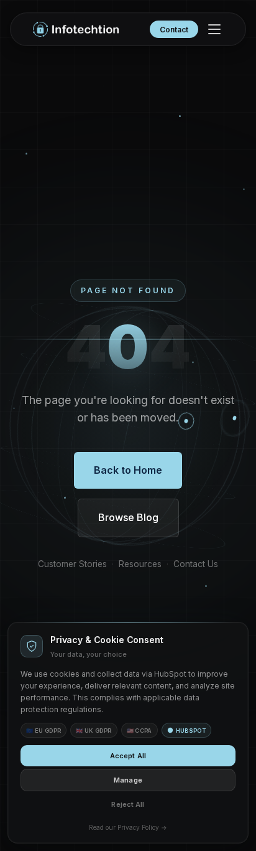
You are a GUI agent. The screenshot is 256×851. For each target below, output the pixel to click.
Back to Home (128, 470)
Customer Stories (72, 564)
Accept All (128, 755)
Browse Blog (128, 517)
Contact (174, 29)
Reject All (127, 804)
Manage (128, 780)
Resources (140, 564)
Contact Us (195, 564)
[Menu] (214, 29)
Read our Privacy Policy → (128, 827)
